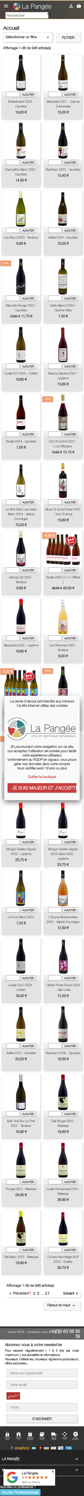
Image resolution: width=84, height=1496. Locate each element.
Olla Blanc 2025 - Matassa (21, 1257)
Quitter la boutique (42, 777)
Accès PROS (16, 1332)
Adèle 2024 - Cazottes (63, 237)
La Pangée (30, 1473)
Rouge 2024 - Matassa (21, 1189)
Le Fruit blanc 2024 (21, 917)
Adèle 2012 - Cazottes (21, 1053)
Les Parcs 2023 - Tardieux (21, 237)
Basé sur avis (31, 1482)
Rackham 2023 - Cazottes (63, 169)
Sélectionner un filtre (28, 37)
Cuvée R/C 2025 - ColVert (21, 373)
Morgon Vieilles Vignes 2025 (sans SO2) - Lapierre (63, 853)
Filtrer (68, 37)
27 (47, 1293)
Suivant (71, 1293)
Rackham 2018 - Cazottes (63, 1053)
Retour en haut (61, 1305)
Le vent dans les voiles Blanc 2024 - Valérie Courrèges (21, 514)
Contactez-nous (37, 1332)
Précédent (18, 1293)
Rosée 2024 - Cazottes (21, 441)
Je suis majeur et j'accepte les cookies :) (44, 787)
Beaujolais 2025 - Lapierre (21, 645)
